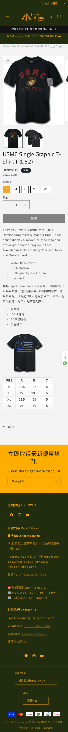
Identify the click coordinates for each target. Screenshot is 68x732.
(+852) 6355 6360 (37, 626)
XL (34, 188)
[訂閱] (56, 481)
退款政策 (57, 722)
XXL (46, 188)
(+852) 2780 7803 (33, 575)
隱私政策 (23, 728)
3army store (21, 722)
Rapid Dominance (15, 46)
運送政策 (48, 728)
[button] (7, 16)
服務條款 (35, 728)
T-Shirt (33, 46)
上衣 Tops (56, 46)
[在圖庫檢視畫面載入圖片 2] (34, 138)
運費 (15, 175)
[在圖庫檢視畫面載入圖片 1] (13, 138)
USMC (44, 46)
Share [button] (10, 427)
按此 (25, 642)
